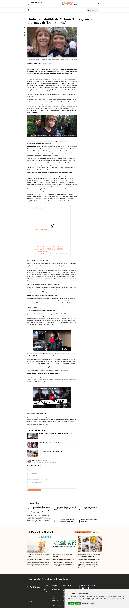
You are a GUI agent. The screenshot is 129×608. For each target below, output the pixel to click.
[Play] (97, 10)
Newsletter (46, 592)
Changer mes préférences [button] (88, 603)
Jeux (64, 598)
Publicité (54, 594)
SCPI (64, 590)
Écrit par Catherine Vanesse (34, 63)
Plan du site (56, 605)
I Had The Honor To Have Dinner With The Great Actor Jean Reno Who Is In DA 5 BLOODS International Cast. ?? (51, 249)
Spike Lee (45, 253)
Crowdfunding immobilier (69, 588)
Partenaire (54, 592)
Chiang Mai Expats (33, 148)
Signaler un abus (56, 600)
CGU (53, 598)
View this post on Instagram (41, 229)
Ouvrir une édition (56, 589)
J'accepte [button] (71, 603)
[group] (97, 9)
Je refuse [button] (78, 603)
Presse (53, 596)
